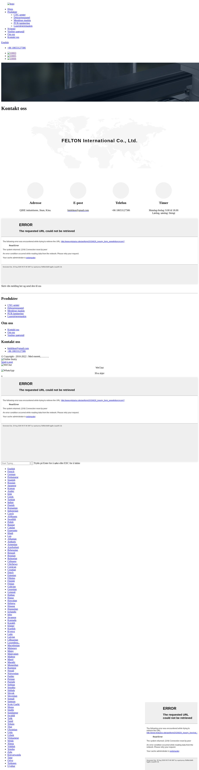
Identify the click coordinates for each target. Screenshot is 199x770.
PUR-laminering (22, 23)
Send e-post (7, 362)
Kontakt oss (13, 37)
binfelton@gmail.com (18, 348)
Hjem (10, 9)
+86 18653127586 (16, 47)
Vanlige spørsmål (15, 31)
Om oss (11, 34)
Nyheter (11, 28)
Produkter (12, 12)
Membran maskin (22, 20)
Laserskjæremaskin (23, 26)
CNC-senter (19, 14)
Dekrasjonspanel (22, 17)
